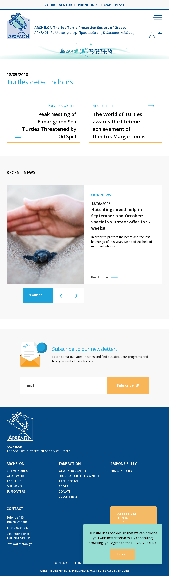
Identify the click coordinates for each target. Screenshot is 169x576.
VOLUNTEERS (68, 497)
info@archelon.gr (19, 544)
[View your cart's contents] (160, 35)
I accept (123, 554)
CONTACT (15, 508)
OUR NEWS (14, 486)
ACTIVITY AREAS (18, 471)
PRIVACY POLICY (121, 471)
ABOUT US (14, 481)
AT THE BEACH (69, 481)
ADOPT (63, 486)
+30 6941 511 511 (19, 536)
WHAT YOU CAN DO (72, 471)
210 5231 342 (17, 528)
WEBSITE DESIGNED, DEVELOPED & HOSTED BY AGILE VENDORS (84, 570)
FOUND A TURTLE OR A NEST (79, 476)
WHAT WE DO (16, 476)
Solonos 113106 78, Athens (17, 519)
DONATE (65, 491)
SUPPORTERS (16, 491)
